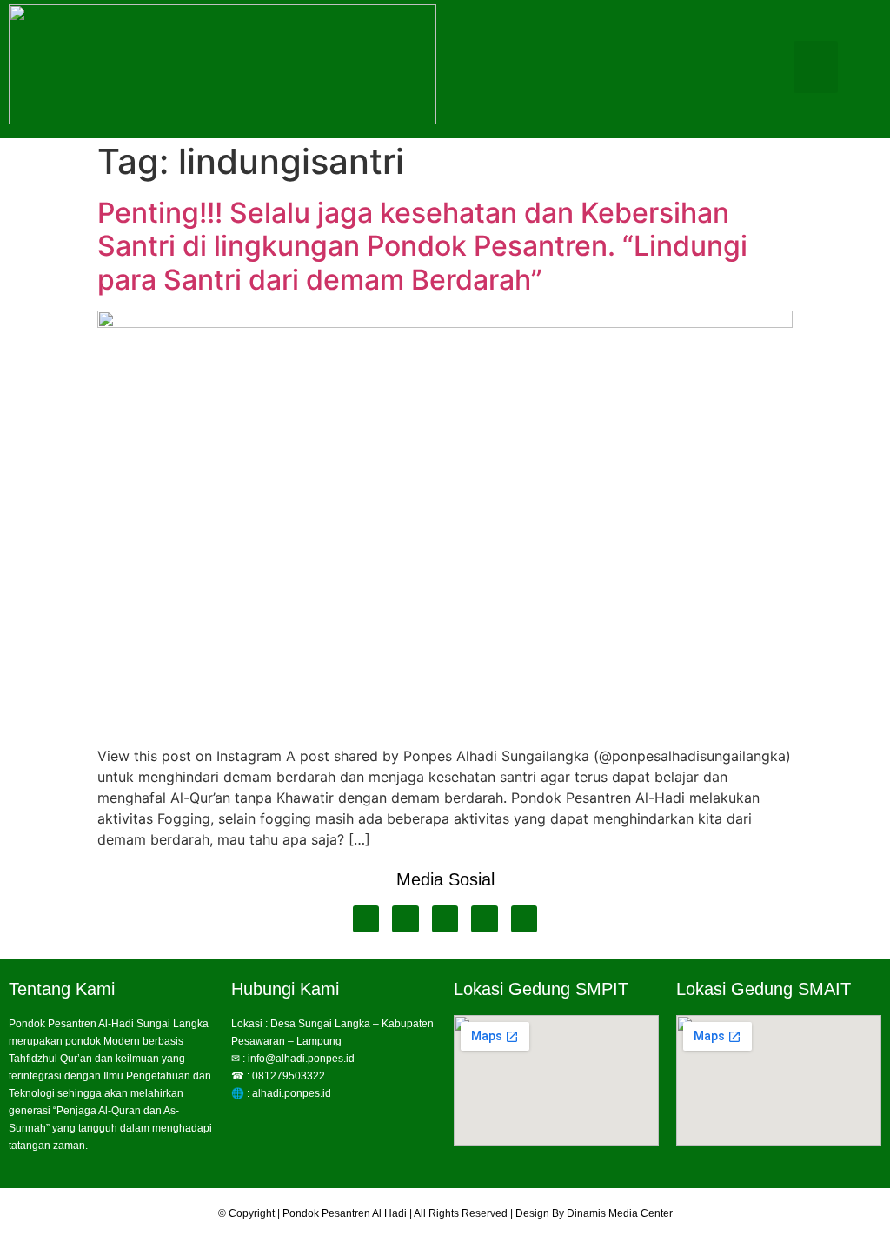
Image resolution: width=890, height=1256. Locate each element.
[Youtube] (405, 918)
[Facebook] (366, 918)
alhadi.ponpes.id (291, 1093)
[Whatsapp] (445, 918)
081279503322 (288, 1076)
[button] (816, 67)
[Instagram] (484, 918)
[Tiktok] (524, 918)
